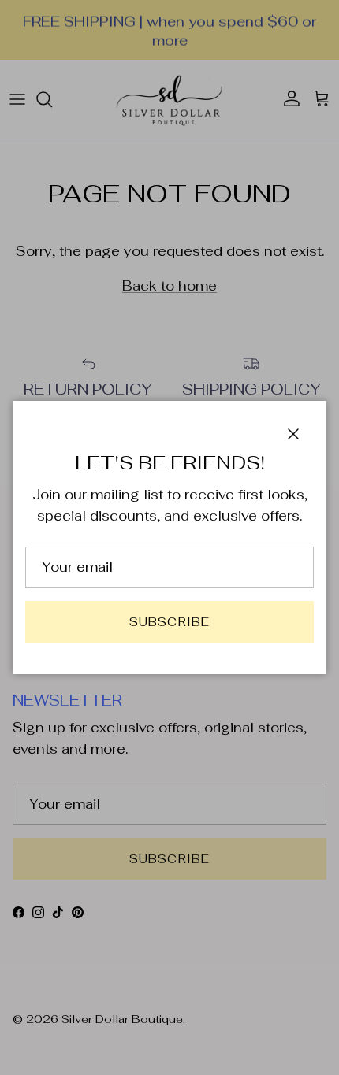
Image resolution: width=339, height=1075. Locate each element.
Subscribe (169, 621)
